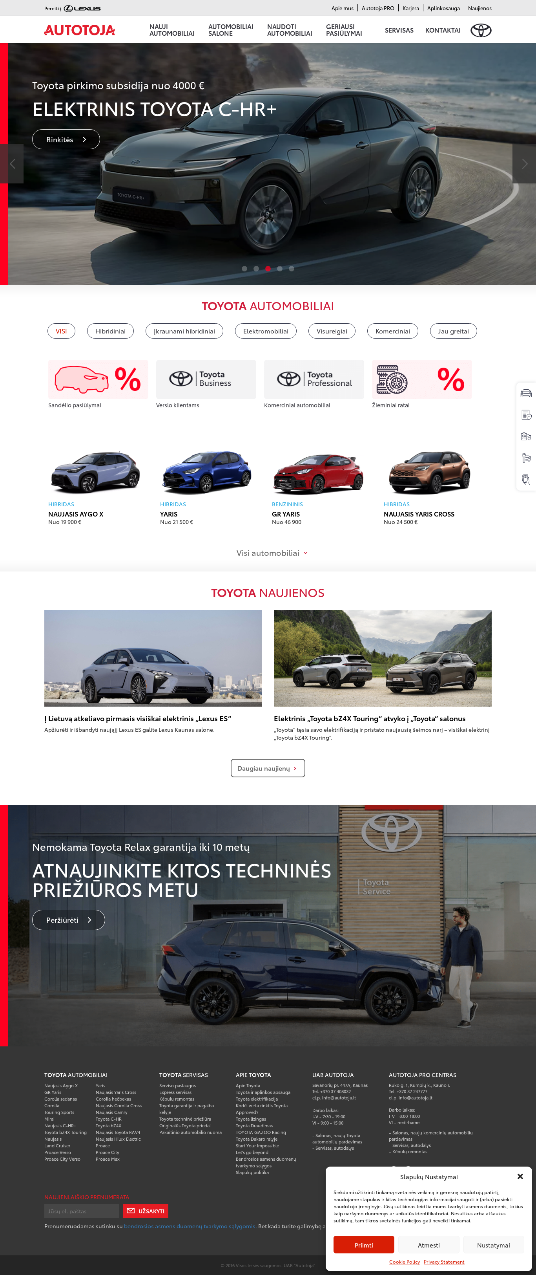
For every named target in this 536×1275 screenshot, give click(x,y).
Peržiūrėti (63, 919)
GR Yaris (286, 513)
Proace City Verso (62, 1159)
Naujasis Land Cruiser (57, 1142)
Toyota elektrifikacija (257, 1098)
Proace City (107, 1152)
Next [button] (524, 163)
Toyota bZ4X (108, 1125)
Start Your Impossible (257, 1145)
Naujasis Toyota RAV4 (118, 1132)
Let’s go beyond (252, 1152)
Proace (103, 1145)
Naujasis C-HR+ (60, 1125)
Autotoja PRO (378, 7)
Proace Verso (57, 1152)
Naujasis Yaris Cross (419, 513)
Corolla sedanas (60, 1098)
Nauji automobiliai (172, 29)
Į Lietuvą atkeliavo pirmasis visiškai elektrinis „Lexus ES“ (137, 718)
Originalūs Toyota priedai (185, 1125)
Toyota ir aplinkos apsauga (263, 1092)
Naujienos (480, 7)
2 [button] (256, 269)
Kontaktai (443, 29)
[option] (268, 925)
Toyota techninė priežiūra (185, 1119)
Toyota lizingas (251, 1119)
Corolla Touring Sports (59, 1108)
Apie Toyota (248, 1085)
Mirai (49, 1119)
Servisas (399, 29)
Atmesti (429, 1244)
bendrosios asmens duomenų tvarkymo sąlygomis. (191, 1226)
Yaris (168, 513)
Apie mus (343, 7)
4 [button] (280, 269)
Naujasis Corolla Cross (119, 1105)
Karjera (411, 7)
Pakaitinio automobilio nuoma (190, 1132)
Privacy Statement (444, 1261)
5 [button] (291, 269)
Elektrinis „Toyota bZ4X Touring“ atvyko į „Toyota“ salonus (370, 718)
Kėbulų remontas (176, 1098)
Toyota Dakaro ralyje (256, 1139)
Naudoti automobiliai (289, 29)
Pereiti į (53, 8)
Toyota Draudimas (254, 1125)
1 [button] (244, 269)
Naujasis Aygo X (61, 1085)
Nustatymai (493, 1244)
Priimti (364, 1244)
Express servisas (175, 1092)
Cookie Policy (404, 1261)
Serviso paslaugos (177, 1085)
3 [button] (268, 269)
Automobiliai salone (230, 29)
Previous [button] (12, 163)
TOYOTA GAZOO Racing (261, 1132)
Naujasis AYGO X (76, 513)
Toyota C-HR (109, 1119)
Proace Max (108, 1159)
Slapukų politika (252, 1172)
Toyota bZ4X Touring (65, 1132)
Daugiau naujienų (263, 767)
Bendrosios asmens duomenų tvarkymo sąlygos (266, 1162)
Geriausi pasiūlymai (344, 29)
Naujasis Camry (112, 1112)
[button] (520, 1176)
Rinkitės (170, 143)
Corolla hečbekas (113, 1098)
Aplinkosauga (443, 7)
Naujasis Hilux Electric (118, 1139)
